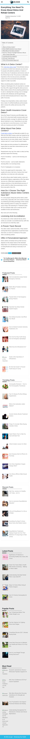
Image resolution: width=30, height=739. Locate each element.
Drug (10, 253)
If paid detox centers (6, 133)
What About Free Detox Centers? (11, 50)
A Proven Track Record (8, 58)
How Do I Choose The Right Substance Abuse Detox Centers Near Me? (14, 53)
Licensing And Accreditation (10, 56)
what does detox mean (10, 67)
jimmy (8, 17)
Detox (19, 253)
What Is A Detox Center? (9, 47)
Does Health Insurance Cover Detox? (12, 49)
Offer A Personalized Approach (11, 60)
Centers (14, 253)
